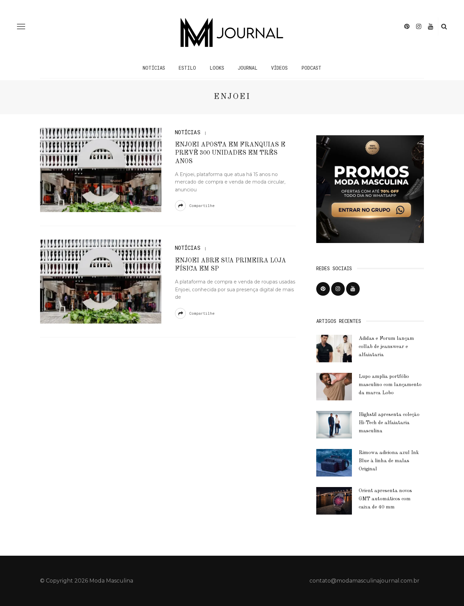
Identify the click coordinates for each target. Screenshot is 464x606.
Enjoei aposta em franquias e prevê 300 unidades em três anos (230, 153)
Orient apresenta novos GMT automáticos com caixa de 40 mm (385, 499)
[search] (444, 26)
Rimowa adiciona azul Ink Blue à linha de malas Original (389, 461)
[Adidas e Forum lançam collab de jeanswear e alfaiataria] (334, 348)
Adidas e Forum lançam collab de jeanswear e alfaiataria (386, 347)
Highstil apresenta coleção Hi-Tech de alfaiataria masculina (389, 423)
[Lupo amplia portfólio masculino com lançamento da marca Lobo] (334, 386)
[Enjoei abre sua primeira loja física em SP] (100, 281)
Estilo (187, 68)
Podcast (311, 68)
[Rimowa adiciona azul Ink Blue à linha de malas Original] (334, 462)
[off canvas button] (21, 26)
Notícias (154, 68)
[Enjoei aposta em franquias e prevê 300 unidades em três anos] (100, 169)
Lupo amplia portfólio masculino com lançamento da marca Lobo (390, 385)
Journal (247, 68)
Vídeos (279, 68)
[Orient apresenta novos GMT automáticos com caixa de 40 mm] (334, 500)
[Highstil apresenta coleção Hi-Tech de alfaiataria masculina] (334, 424)
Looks (217, 68)
